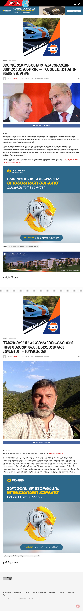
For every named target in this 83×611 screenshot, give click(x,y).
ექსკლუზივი (18, 592)
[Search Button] (79, 4)
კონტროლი (52, 592)
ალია (15, 78)
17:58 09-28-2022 (27, 78)
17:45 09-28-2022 (27, 356)
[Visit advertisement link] (41, 38)
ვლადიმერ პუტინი (32, 246)
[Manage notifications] (78, 606)
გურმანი (62, 592)
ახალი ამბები (12, 60)
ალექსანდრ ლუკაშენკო (16, 246)
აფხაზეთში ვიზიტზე (56, 453)
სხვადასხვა (71, 592)
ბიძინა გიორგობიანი (32, 556)
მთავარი (5, 60)
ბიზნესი (27, 592)
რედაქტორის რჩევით (39, 592)
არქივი (5, 595)
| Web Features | (14, 599)
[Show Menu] (75, 4)
